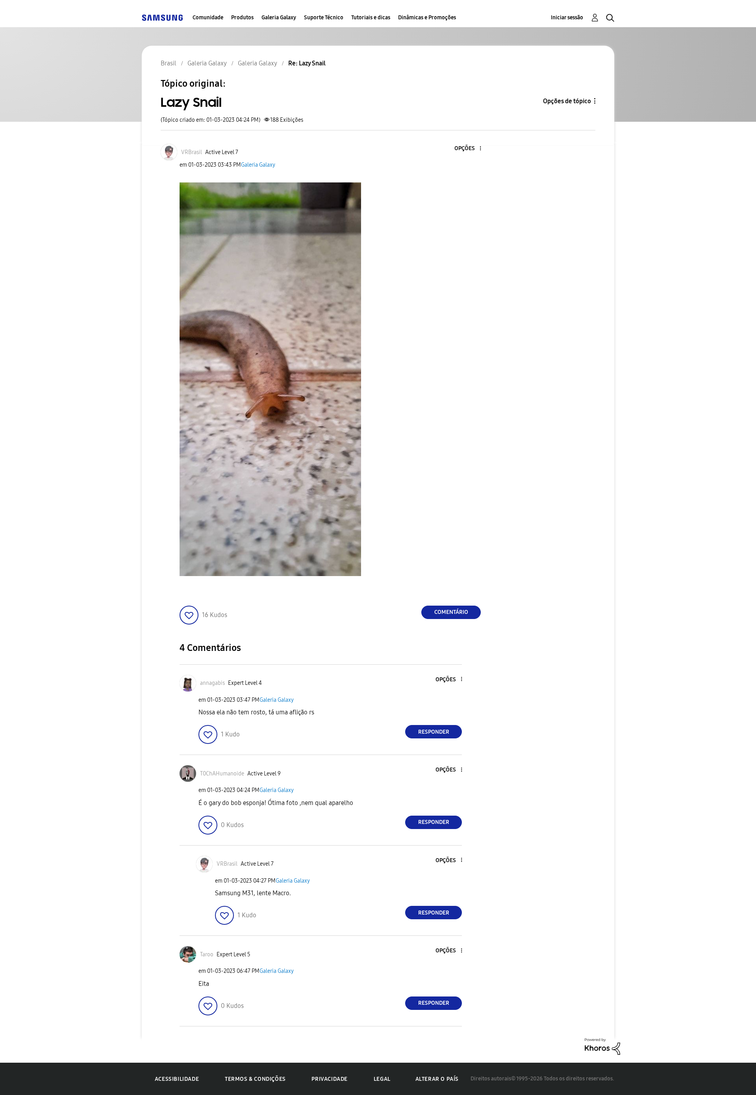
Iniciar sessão (567, 17)
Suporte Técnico (323, 17)
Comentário (451, 612)
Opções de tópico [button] (567, 101)
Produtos (242, 17)
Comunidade (208, 17)
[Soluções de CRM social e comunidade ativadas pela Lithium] (602, 1046)
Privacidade (329, 1079)
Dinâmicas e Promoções (427, 17)
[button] (467, 148)
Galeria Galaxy (278, 17)
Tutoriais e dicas (370, 17)
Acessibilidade (177, 1079)
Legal (382, 1079)
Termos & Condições (255, 1079)
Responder (433, 732)
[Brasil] (162, 17)
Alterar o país (437, 1079)
